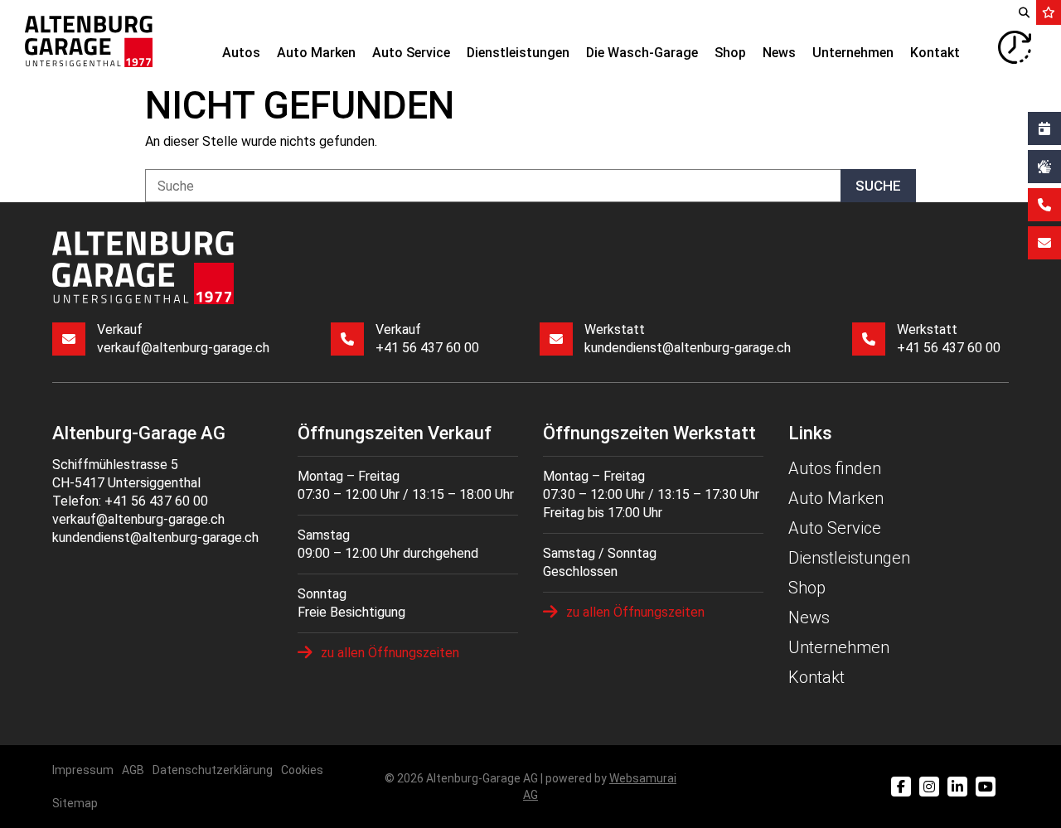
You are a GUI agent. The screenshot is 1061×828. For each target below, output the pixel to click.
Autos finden (834, 468)
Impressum (83, 770)
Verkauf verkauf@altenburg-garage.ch (183, 339)
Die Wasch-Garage (642, 53)
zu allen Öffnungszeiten (390, 653)
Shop (730, 53)
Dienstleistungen (518, 53)
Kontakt (935, 53)
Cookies (302, 770)
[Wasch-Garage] (1044, 166)
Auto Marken (316, 53)
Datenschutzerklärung (213, 770)
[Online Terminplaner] (1044, 128)
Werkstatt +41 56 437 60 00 (948, 339)
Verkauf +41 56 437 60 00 (427, 339)
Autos (241, 53)
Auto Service (411, 53)
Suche (878, 185)
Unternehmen (853, 53)
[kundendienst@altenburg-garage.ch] (1044, 242)
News (779, 53)
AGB (133, 770)
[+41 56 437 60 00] (1044, 204)
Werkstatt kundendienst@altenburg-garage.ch (687, 339)
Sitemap (75, 803)
